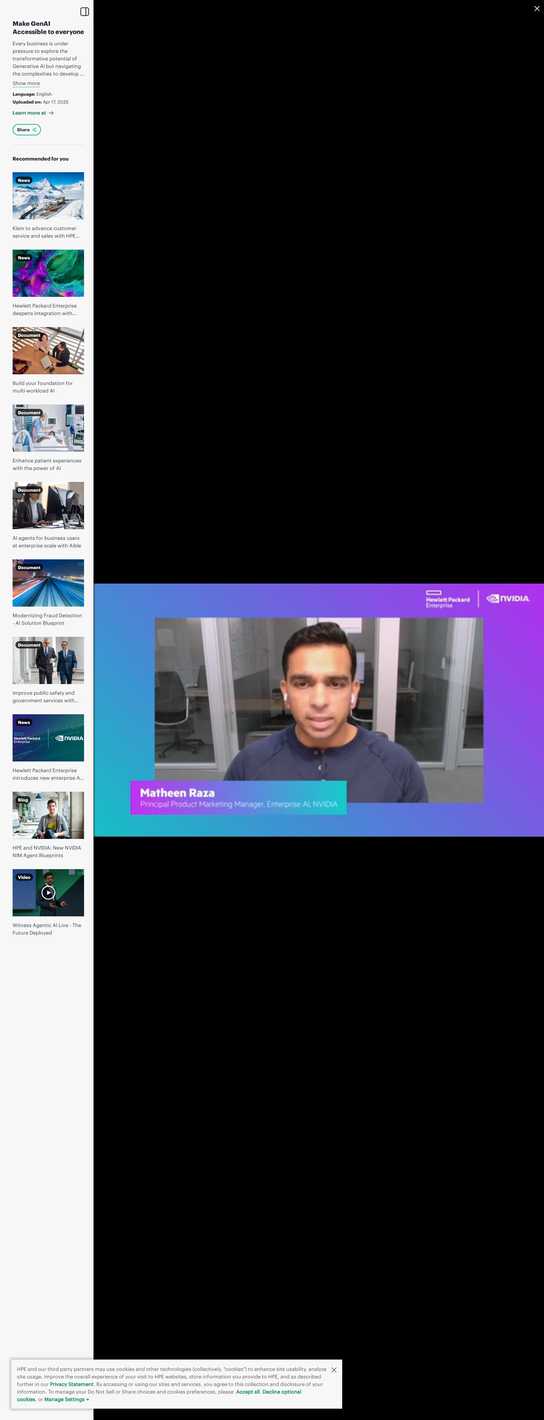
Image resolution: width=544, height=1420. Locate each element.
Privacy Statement (72, 1384)
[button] (334, 1369)
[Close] (537, 8)
